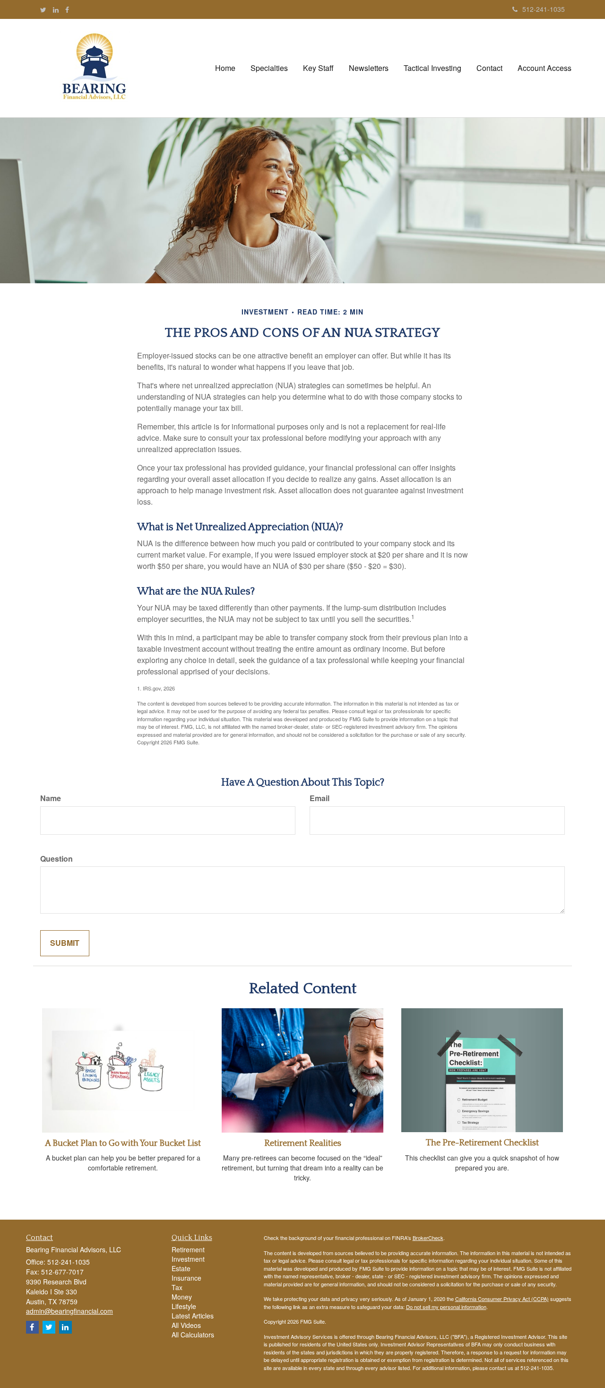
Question (56, 859)
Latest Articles (193, 1315)
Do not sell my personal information (446, 1306)
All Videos (186, 1325)
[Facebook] (67, 9)
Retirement (188, 1249)
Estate (181, 1268)
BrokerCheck (428, 1237)
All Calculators (193, 1334)
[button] (269, 68)
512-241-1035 (543, 9)
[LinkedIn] (56, 9)
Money (182, 1296)
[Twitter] (43, 9)
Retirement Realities (302, 1143)
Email (319, 798)
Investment (188, 1259)
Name (50, 798)
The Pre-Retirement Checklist (482, 1143)
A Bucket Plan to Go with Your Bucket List (123, 1143)
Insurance (186, 1278)
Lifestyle (184, 1306)
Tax (177, 1287)
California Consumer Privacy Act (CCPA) (502, 1298)
